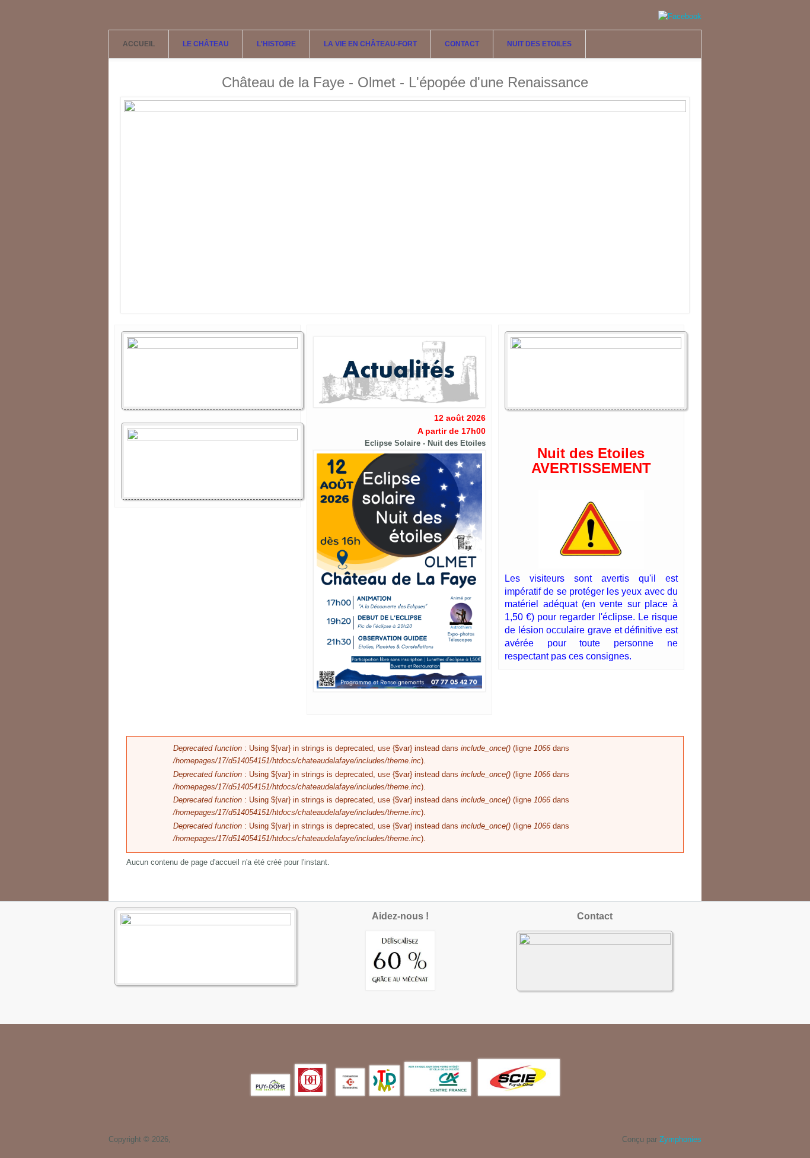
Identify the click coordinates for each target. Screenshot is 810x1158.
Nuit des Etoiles (539, 44)
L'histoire (276, 44)
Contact (462, 44)
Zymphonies (680, 1139)
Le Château (206, 44)
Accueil (139, 44)
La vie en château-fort (370, 44)
